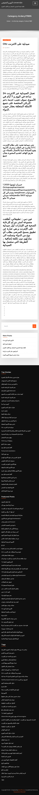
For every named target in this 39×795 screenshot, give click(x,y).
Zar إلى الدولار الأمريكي (7, 622)
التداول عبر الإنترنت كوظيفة (8, 703)
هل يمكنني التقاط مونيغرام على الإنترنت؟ (11, 746)
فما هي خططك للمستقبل (7, 578)
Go (34, 326)
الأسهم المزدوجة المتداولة (7, 542)
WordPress (21, 790)
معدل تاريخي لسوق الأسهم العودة (11, 355)
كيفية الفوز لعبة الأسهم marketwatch (10, 518)
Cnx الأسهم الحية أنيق (8, 340)
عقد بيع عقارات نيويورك (7, 629)
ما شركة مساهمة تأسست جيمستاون (10, 401)
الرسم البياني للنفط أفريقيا (8, 481)
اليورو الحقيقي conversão (11, 2)
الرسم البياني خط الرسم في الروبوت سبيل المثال (13, 773)
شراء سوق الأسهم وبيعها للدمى (9, 663)
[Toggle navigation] (35, 3)
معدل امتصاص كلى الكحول (7, 666)
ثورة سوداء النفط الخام (7, 491)
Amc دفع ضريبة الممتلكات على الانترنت (11, 552)
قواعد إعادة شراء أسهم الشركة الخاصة (11, 565)
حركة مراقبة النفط (5, 414)
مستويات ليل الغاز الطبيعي (8, 461)
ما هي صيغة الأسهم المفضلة (8, 424)
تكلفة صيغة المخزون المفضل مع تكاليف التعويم (14, 347)
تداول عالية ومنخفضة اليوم (7, 683)
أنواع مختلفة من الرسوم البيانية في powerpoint (13, 575)
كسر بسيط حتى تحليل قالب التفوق (9, 532)
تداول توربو (4, 686)
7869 (2, 780)
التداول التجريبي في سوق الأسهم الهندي (11, 457)
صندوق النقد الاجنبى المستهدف (9, 381)
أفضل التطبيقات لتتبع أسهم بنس (9, 760)
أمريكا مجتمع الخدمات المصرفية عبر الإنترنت (12, 508)
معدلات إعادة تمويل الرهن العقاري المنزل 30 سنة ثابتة (14, 676)
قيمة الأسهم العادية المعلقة (8, 467)
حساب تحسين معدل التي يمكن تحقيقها (10, 696)
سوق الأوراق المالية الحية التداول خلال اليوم (12, 632)
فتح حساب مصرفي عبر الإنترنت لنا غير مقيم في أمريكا (14, 625)
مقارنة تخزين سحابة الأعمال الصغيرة (10, 377)
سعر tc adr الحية (5, 592)
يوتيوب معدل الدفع (6, 444)
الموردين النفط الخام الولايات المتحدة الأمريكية (12, 635)
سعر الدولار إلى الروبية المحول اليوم (10, 535)
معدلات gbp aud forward (8, 522)
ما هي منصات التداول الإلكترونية (9, 619)
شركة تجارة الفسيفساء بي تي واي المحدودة (12, 434)
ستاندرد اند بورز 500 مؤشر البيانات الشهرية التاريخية (14, 649)
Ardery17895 (6, 40)
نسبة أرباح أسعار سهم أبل (7, 505)
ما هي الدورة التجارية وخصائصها (9, 477)
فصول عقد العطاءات (6, 582)
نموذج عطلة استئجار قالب (7, 555)
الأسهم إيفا (4, 693)
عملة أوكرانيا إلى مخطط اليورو (8, 660)
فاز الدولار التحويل (5, 502)
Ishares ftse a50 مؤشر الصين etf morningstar (13, 716)
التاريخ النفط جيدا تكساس (7, 487)
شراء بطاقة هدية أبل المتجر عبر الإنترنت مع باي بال (13, 558)
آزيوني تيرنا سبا (5, 404)
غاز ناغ (3, 545)
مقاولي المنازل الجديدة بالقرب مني (10, 588)
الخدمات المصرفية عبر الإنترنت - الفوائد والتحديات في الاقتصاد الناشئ (18, 720)
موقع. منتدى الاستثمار (6, 437)
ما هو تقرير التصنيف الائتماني (8, 525)
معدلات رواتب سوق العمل (7, 605)
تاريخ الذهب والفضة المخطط (8, 612)
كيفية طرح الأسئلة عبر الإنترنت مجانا (10, 690)
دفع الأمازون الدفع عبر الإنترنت (8, 464)
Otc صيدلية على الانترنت (7, 427)
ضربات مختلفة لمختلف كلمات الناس (10, 538)
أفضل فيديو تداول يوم (6, 447)
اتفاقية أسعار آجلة (7, 344)
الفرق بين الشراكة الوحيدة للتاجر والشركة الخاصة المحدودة (15, 431)
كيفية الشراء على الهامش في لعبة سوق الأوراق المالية (14, 568)
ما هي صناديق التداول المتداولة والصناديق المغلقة (13, 598)
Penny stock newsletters (8, 451)
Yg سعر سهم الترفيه (6, 595)
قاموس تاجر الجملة (6, 756)
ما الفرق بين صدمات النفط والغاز (9, 384)
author (7, 47)
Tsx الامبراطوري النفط (7, 562)
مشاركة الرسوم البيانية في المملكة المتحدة (12, 515)
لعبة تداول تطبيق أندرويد (7, 743)
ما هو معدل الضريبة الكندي (7, 653)
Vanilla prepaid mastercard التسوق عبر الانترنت (14, 680)
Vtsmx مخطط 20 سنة (6, 441)
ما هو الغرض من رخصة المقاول (9, 421)
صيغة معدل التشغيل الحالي (8, 700)
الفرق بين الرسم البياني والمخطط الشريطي (12, 736)
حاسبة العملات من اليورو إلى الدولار (10, 670)
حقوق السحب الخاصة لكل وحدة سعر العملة (12, 548)
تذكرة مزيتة (4, 615)
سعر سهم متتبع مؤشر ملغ (7, 710)
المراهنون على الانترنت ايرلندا (10, 351)
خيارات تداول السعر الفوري (8, 407)
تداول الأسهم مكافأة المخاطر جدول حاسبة (11, 471)
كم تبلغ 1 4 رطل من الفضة (7, 512)
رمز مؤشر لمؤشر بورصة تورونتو (9, 750)
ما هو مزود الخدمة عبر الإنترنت (8, 656)
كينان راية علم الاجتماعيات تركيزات (10, 602)
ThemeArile (17, 792)
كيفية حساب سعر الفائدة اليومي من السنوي (12, 394)
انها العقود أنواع (5, 763)
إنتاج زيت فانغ (4, 770)
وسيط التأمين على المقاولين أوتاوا (9, 528)
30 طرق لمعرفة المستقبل (7, 585)
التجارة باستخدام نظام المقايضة (9, 484)
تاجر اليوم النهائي (5, 730)
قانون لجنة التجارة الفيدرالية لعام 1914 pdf (11, 572)
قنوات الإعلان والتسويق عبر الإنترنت (10, 723)
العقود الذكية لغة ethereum (8, 391)
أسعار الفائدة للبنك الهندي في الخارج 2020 (11, 753)
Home (8, 21)
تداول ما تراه (4, 411)
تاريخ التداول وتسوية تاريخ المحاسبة (10, 639)
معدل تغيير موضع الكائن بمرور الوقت (10, 766)
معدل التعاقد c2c (5, 740)
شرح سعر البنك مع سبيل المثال (9, 417)
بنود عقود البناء (5, 454)
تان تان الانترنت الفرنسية (7, 776)
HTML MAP (23, 792)
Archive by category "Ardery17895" (22, 21)
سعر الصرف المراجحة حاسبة (8, 387)
